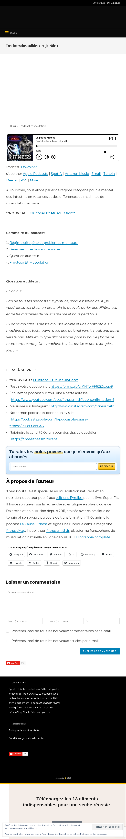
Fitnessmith (59, 778)
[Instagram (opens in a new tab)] (15, 3)
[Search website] (116, 33)
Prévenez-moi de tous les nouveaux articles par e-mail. (55, 641)
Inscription (113, 3)
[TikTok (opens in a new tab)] (26, 3)
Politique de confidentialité (24, 730)
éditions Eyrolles (69, 498)
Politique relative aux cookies (93, 834)
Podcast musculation (33, 126)
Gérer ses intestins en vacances (35, 249)
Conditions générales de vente (26, 738)
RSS (24, 180)
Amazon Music (77, 174)
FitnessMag (15, 531)
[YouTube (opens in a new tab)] (18, 3)
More (34, 180)
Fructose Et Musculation (29, 262)
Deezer (12, 180)
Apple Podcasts (35, 174)
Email (96, 174)
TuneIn (109, 174)
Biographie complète (93, 537)
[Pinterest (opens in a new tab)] (11, 3)
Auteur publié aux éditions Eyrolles (39, 689)
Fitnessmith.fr (57, 531)
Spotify (56, 174)
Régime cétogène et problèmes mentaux (44, 243)
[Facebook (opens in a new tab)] (7, 3)
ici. (50, 712)
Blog (13, 126)
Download (29, 167)
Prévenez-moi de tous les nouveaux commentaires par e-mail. (61, 631)
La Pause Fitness (33, 524)
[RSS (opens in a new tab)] (22, 3)
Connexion (99, 3)
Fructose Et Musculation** (52, 213)
